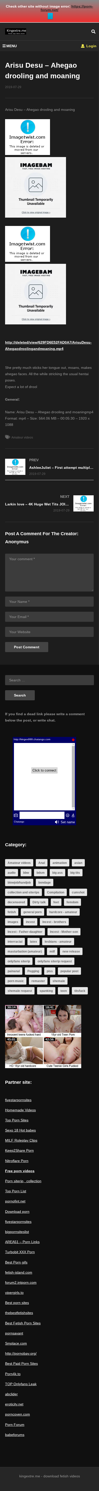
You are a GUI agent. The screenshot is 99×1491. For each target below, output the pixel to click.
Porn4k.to (13, 1374)
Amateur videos (22, 437)
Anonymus (17, 541)
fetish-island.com (18, 1272)
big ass (57, 873)
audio (11, 873)
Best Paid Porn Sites (21, 1363)
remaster (38, 981)
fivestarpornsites (18, 1100)
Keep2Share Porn (19, 1150)
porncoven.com (17, 1414)
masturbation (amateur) (25, 951)
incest (30, 922)
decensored (16, 902)
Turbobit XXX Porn (20, 1252)
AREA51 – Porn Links (22, 1242)
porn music (16, 981)
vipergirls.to (14, 1293)
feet (56, 902)
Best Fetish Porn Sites (23, 1323)
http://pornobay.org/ (21, 1353)
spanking (46, 991)
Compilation (55, 892)
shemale (59, 981)
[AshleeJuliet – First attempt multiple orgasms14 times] (49, 467)
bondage (44, 882)
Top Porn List (15, 1191)
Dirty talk (39, 902)
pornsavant (14, 1333)
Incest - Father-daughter (25, 932)
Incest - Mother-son (64, 932)
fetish (12, 912)
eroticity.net (14, 1404)
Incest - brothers (54, 922)
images (13, 922)
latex (33, 941)
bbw (26, 873)
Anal (41, 863)
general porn (32, 912)
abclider (11, 1394)
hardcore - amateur (63, 912)
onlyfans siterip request (55, 961)
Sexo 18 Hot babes (20, 1130)
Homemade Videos (20, 1110)
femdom (72, 902)
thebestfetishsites (19, 1313)
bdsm (41, 873)
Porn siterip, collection (23, 1181)
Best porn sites (17, 1303)
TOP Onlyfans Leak (21, 1384)
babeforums (14, 1435)
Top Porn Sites (16, 1120)
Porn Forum (14, 1425)
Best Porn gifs (16, 1262)
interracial (15, 941)
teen (63, 991)
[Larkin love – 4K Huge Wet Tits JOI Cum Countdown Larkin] (49, 503)
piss (50, 971)
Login (90, 46)
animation (60, 863)
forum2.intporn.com (21, 1282)
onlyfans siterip (19, 961)
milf (52, 951)
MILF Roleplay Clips (21, 1140)
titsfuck (79, 991)
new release (71, 951)
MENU (11, 46)
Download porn (17, 1212)
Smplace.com (16, 1343)
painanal (14, 971)
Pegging (33, 971)
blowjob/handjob (19, 882)
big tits (75, 873)
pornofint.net (15, 1201)
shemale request (20, 991)
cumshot (78, 892)
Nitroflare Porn (16, 1161)
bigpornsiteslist (17, 1232)
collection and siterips (23, 892)
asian (78, 863)
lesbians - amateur (58, 941)
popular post (69, 971)
